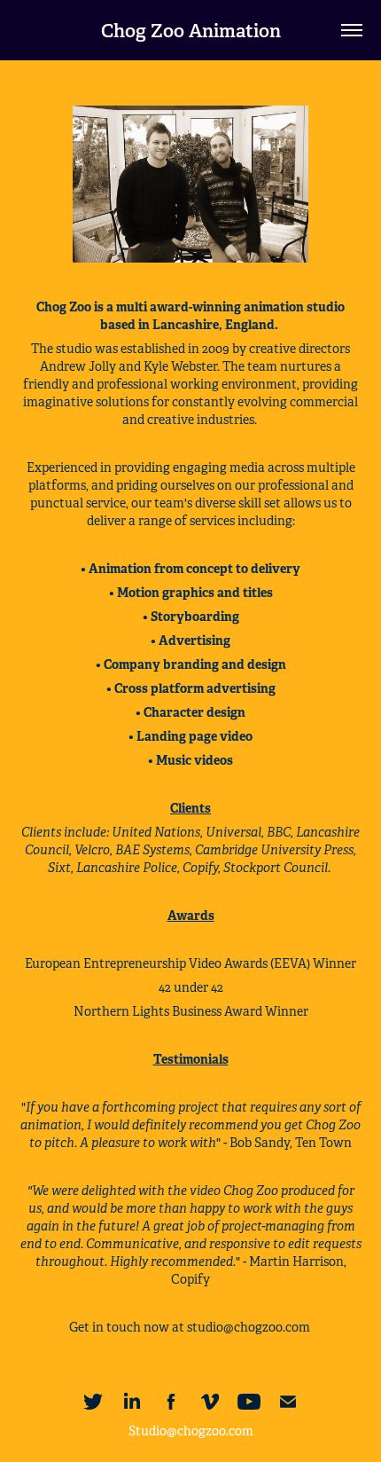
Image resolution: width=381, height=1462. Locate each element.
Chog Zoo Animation (191, 31)
